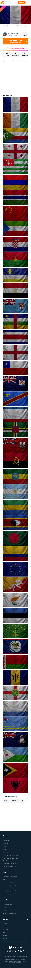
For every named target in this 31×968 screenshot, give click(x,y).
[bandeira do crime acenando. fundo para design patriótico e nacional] (15, 413)
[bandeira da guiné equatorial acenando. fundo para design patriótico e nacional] (15, 228)
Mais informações (8, 64)
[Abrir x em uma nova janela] (20, 954)
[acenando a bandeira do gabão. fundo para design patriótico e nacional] (15, 506)
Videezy (5, 845)
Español (5, 930)
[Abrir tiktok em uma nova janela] (17, 954)
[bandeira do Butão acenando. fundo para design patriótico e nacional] (15, 584)
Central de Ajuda (7, 907)
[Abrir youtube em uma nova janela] (23, 954)
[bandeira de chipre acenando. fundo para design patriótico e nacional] (15, 599)
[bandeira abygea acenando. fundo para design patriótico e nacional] (15, 630)
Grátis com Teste (15, 41)
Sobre (4, 913)
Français (5, 939)
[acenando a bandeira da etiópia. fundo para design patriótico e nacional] (15, 475)
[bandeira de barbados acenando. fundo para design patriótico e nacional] (15, 676)
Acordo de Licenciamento (10, 876)
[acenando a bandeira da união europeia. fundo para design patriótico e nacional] (15, 568)
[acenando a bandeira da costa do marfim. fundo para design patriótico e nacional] (15, 119)
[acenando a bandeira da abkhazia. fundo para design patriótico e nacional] (15, 166)
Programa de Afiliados (9, 882)
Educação (5, 851)
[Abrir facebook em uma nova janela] (6, 954)
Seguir (25, 35)
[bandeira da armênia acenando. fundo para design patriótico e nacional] (15, 181)
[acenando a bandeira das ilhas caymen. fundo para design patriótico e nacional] (15, 738)
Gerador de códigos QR (9, 866)
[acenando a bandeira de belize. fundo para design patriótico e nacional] (15, 645)
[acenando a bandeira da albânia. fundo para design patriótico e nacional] (15, 785)
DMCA (4, 879)
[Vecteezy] (2, 2)
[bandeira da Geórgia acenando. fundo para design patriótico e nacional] (15, 150)
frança (6, 800)
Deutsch (5, 936)
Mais (4, 942)
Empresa (5, 848)
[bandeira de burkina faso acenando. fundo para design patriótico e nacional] (15, 259)
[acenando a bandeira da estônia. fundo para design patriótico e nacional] (15, 614)
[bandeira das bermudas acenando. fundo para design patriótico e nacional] (15, 444)
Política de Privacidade (19, 965)
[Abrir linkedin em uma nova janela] (12, 954)
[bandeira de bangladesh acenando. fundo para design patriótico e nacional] (15, 537)
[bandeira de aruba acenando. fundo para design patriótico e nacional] (15, 723)
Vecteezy (5, 842)
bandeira (14, 800)
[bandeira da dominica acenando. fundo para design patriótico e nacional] (15, 429)
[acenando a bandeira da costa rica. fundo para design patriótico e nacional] (15, 336)
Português (6, 933)
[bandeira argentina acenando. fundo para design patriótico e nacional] (15, 491)
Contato (5, 910)
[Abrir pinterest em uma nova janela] (15, 954)
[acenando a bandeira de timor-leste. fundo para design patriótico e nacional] (15, 769)
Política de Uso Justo (15, 966)
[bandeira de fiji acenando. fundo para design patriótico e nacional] (15, 305)
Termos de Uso (8, 965)
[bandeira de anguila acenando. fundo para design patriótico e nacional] (15, 382)
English (5, 927)
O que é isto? (19, 61)
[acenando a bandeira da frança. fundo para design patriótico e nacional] (15, 104)
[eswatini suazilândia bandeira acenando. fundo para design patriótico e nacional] (15, 522)
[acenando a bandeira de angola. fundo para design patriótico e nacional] (15, 460)
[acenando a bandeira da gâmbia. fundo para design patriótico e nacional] (15, 197)
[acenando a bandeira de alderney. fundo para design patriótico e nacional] (15, 692)
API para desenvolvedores (10, 854)
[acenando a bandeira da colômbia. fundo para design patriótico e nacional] (15, 553)
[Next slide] (24, 800)
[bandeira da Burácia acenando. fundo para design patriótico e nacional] (15, 274)
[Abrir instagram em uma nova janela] (9, 954)
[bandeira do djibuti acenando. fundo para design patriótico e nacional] (15, 754)
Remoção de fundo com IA (10, 863)
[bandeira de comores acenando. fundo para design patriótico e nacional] (15, 135)
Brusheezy (6, 839)
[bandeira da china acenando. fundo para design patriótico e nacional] (15, 212)
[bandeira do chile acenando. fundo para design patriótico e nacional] (15, 367)
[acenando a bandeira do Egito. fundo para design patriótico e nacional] (15, 289)
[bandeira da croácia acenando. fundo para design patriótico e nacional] (15, 243)
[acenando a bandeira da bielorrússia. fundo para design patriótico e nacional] (15, 661)
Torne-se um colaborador (10, 916)
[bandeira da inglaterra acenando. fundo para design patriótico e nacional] (15, 351)
